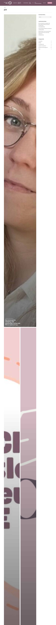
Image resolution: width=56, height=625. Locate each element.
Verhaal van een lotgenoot (9, 318)
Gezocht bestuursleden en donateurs (45, 28)
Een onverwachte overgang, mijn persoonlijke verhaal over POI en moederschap (44, 24)
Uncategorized (41, 44)
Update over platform (42, 45)
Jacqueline (40, 41)
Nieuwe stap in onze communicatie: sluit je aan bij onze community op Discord (44, 32)
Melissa (39, 42)
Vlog (39, 49)
